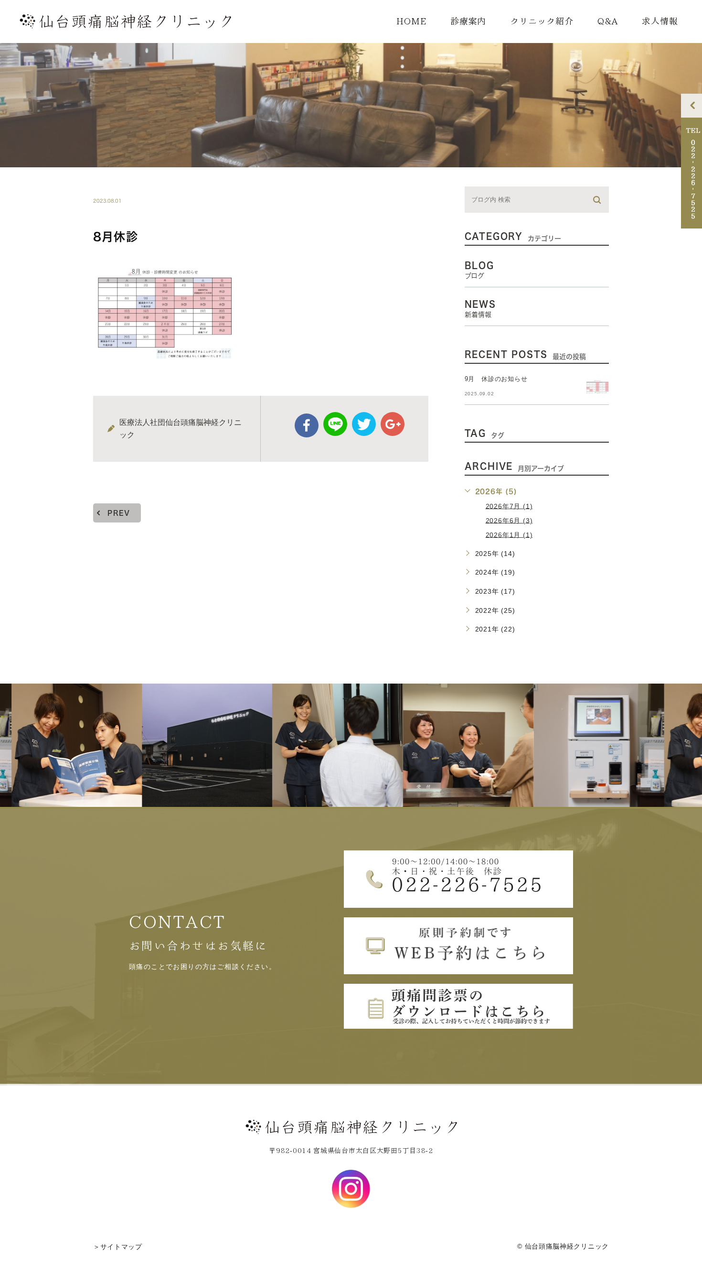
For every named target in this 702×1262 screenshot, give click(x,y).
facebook (307, 425)
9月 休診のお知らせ (496, 378)
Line (335, 424)
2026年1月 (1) (509, 534)
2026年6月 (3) (509, 520)
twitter (364, 424)
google (392, 424)
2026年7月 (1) (509, 506)
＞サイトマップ (117, 1247)
